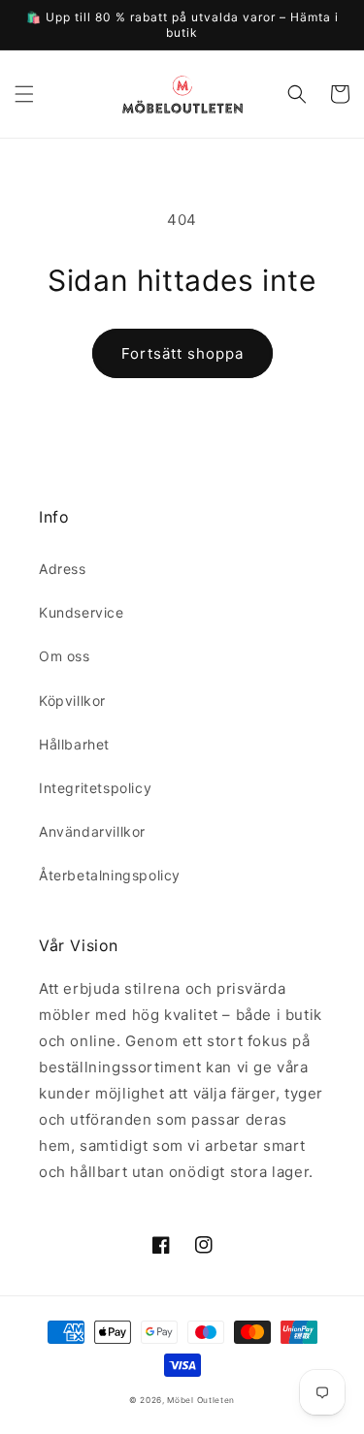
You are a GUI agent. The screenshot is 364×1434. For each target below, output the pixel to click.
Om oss (64, 656)
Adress (62, 568)
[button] (24, 94)
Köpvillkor (72, 700)
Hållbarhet (74, 744)
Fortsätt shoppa (182, 353)
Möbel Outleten (201, 1400)
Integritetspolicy (95, 788)
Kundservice (81, 612)
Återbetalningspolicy (110, 875)
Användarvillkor (92, 831)
